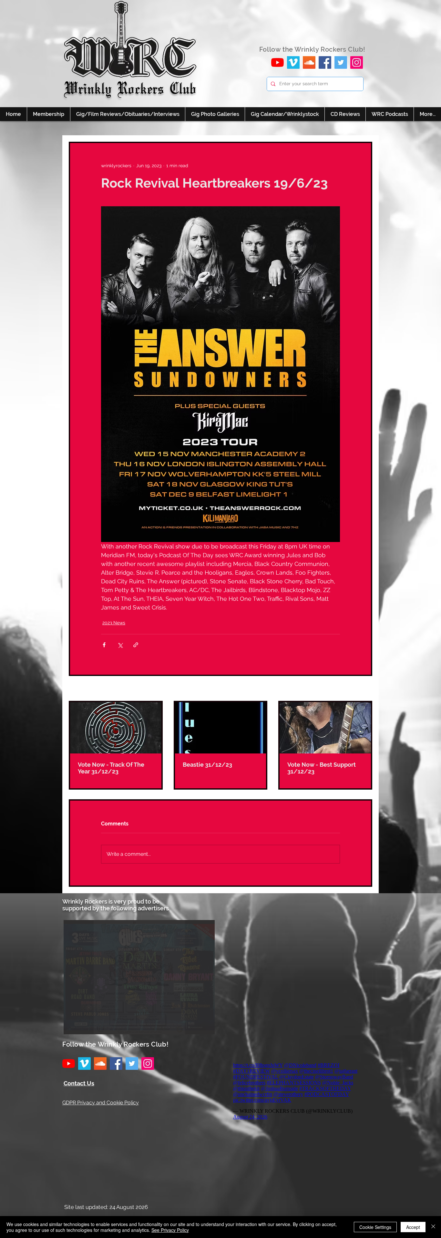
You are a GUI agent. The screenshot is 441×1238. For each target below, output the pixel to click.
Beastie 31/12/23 (207, 764)
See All (364, 688)
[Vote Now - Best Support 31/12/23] (325, 727)
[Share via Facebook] (104, 645)
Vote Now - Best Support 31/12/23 (321, 768)
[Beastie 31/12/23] (220, 727)
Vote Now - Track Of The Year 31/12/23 (111, 768)
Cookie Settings (375, 1227)
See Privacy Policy (170, 1230)
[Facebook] (325, 62)
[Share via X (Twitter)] (120, 645)
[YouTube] (277, 62)
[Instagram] (356, 62)
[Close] (433, 1227)
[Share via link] (136, 645)
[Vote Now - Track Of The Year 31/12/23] (115, 727)
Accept (413, 1227)
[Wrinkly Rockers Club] (293, 62)
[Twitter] (340, 62)
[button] (139, 977)
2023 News (113, 622)
